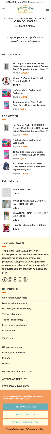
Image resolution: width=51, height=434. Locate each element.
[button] (4, 9)
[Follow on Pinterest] (25, 279)
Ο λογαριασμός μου (12, 347)
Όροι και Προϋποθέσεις (15, 429)
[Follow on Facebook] (4, 279)
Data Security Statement (14, 303)
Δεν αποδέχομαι (25, 414)
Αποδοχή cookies (25, 406)
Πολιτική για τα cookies (34, 429)
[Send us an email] (20, 279)
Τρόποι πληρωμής (12, 314)
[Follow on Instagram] (10, 279)
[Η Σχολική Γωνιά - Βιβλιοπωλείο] (25, 9)
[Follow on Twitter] (15, 279)
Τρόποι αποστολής (12, 319)
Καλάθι (6, 358)
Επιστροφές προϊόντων (14, 325)
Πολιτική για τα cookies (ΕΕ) (16, 308)
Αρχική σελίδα (11, 19)
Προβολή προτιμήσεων (25, 422)
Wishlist (6, 363)
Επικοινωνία (9, 330)
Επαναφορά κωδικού (13, 352)
